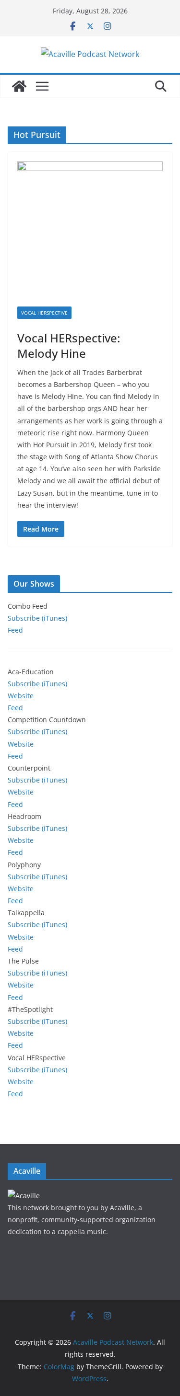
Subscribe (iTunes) (37, 618)
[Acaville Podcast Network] (19, 86)
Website (21, 695)
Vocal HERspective (44, 312)
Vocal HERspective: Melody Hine (68, 345)
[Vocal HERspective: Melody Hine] (90, 233)
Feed (15, 630)
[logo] (24, 1195)
